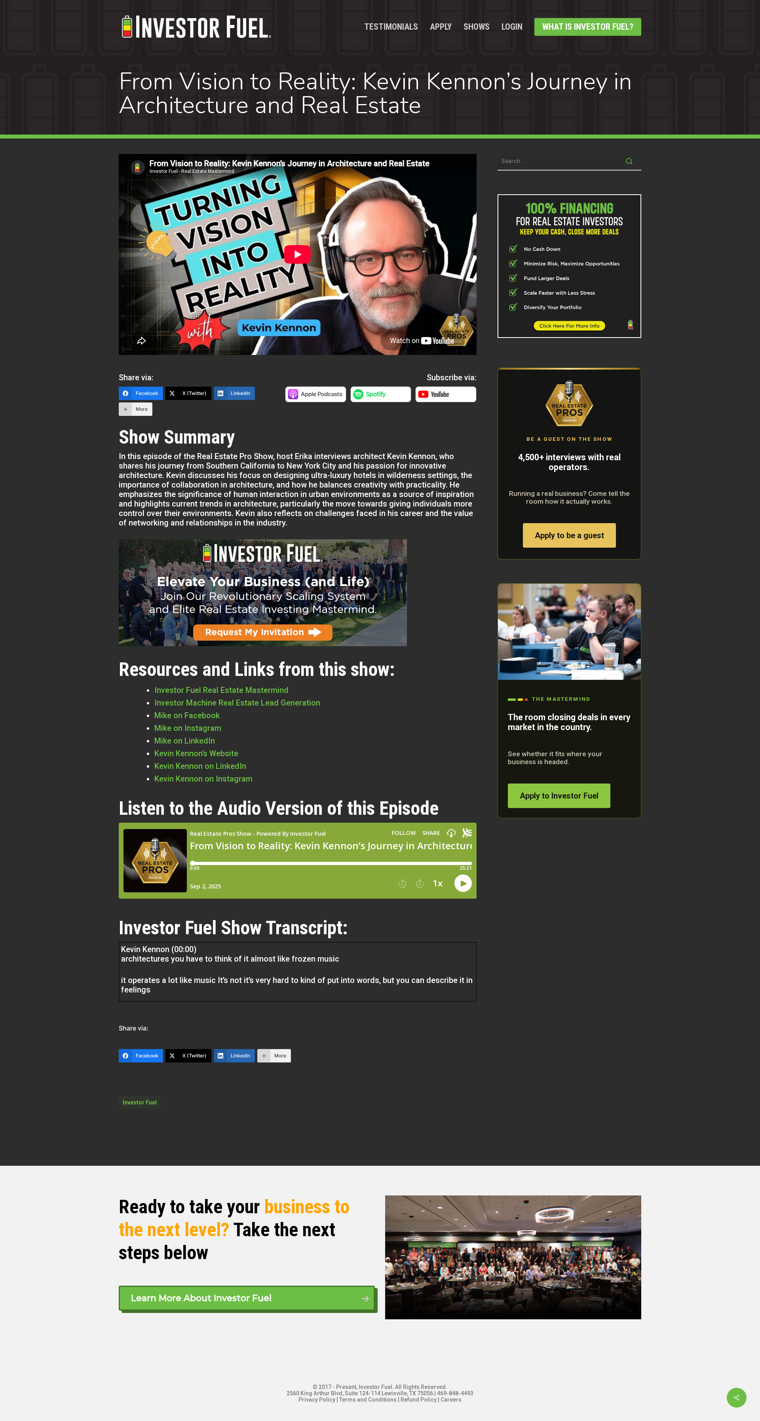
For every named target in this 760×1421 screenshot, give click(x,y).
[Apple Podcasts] (315, 399)
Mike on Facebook (187, 715)
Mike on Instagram (187, 728)
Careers (451, 1399)
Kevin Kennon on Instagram (203, 779)
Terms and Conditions (368, 1399)
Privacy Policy (316, 1399)
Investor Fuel (140, 1102)
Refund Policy (419, 1399)
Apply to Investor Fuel (559, 796)
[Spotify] (381, 399)
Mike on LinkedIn (184, 741)
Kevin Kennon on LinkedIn (200, 766)
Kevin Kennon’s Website (196, 753)
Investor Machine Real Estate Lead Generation (237, 703)
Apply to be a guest (569, 535)
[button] (247, 1298)
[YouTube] (446, 399)
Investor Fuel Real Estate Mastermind (221, 690)
